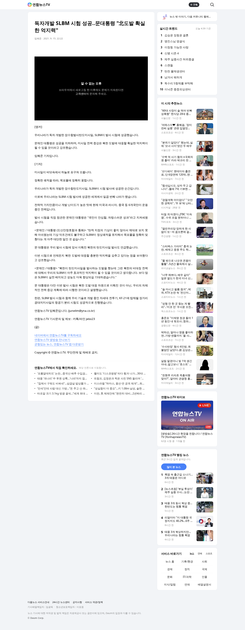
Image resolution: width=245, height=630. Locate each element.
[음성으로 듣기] (124, 48)
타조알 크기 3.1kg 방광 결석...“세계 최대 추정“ (63, 393)
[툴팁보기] (213, 28)
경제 (169, 569)
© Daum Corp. (36, 617)
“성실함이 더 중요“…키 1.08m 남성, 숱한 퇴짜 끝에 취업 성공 (120, 388)
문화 (169, 577)
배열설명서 (204, 584)
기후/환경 (187, 561)
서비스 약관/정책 (94, 602)
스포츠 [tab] (209, 553)
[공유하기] (205, 5)
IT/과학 (187, 577)
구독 (195, 4)
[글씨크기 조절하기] (137, 48)
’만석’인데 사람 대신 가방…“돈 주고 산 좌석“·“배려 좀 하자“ (63, 388)
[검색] (213, 5)
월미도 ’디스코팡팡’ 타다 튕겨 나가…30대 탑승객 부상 (120, 373)
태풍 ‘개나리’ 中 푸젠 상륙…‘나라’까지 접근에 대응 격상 (63, 378)
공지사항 (77, 602)
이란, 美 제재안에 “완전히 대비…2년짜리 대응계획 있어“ (120, 393)
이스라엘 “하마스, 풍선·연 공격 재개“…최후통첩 (120, 383)
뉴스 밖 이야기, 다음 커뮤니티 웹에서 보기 (193, 16)
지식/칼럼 (170, 584)
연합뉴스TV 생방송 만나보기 (52, 340)
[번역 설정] (131, 48)
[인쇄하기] (144, 48)
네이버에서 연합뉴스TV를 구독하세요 (58, 335)
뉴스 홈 (170, 561)
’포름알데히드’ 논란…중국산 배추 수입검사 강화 (63, 373)
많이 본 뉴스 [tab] (174, 467)
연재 (187, 584)
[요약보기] (117, 48)
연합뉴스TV (41, 4)
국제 (204, 569)
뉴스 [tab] (192, 553)
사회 (204, 561)
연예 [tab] (200, 553)
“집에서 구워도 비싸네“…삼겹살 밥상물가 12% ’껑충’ (63, 383)
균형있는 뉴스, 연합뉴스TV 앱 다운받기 (59, 344)
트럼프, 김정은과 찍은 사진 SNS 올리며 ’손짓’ (120, 378)
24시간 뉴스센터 (61, 602)
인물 (204, 577)
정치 (187, 569)
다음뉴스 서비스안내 (38, 602)
